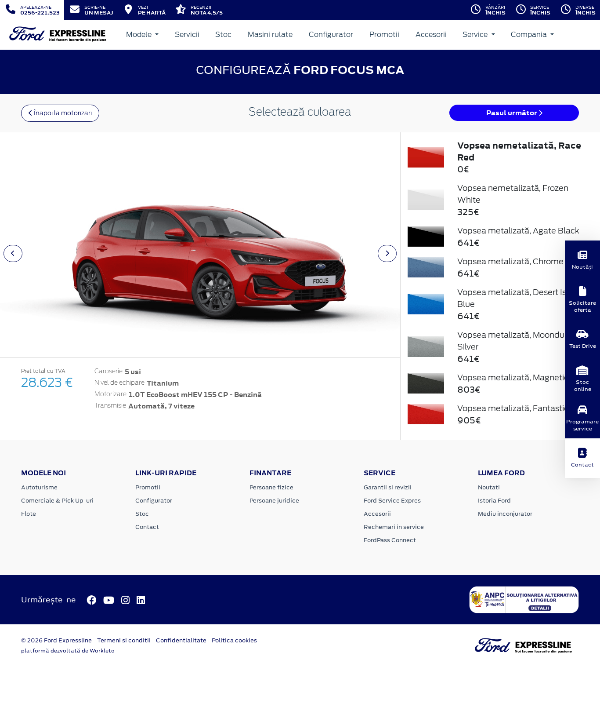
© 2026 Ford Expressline (56, 640)
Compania (530, 34)
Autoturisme (39, 487)
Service (476, 34)
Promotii (384, 34)
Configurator (331, 34)
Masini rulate (270, 34)
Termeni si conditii (124, 640)
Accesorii (431, 34)
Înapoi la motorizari (62, 113)
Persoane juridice (274, 500)
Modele (139, 34)
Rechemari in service (394, 527)
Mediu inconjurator (505, 514)
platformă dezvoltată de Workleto (68, 650)
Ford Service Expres (392, 500)
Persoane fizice (271, 487)
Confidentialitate (181, 640)
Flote (28, 514)
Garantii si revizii (388, 487)
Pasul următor (512, 112)
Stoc (223, 34)
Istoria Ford (494, 500)
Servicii (187, 34)
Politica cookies (234, 640)
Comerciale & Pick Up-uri (57, 500)
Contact (147, 527)
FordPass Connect (390, 540)
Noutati (489, 487)
